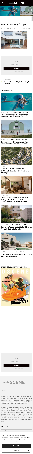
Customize (15, 450)
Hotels (19, 112)
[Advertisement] (16, 330)
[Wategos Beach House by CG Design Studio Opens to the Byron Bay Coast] (16, 185)
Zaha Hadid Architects (21, 168)
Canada (12, 224)
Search (30, 391)
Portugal (18, 139)
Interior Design (17, 197)
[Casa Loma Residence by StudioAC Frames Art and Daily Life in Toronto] (16, 214)
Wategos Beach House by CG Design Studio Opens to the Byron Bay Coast (14, 201)
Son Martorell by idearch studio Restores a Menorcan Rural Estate (16, 255)
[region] (16, 443)
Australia (4, 197)
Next (32, 13)
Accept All (16, 446)
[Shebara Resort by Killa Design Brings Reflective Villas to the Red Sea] (10, 11)
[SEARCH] (31, 2)
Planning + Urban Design (8, 168)
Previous (1, 13)
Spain (24, 252)
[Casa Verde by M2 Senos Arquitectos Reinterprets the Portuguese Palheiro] (16, 129)
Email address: (16, 62)
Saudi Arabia (26, 112)
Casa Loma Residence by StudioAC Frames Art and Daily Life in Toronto (16, 228)
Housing (12, 139)
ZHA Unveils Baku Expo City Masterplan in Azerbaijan (16, 172)
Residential (24, 139)
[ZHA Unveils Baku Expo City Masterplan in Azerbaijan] (16, 156)
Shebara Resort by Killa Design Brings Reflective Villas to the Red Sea (10, 18)
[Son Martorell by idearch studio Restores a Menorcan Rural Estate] (16, 241)
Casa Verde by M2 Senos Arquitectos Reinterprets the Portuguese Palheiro (14, 143)
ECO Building (13, 112)
